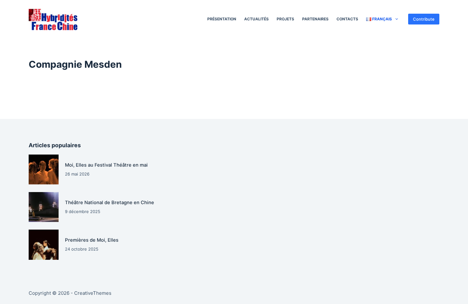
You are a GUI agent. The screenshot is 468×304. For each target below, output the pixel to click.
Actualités (256, 19)
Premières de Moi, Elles (91, 240)
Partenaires (315, 19)
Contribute (424, 19)
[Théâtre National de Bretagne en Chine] (44, 207)
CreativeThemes (92, 293)
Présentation (221, 19)
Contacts (347, 19)
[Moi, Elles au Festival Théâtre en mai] (44, 169)
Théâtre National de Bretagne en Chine (109, 202)
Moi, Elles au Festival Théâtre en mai (106, 165)
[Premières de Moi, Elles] (44, 244)
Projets (285, 19)
